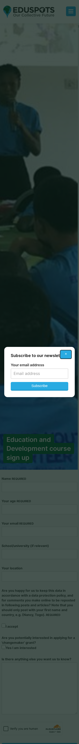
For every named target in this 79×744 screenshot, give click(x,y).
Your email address (27, 365)
